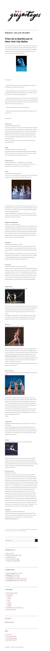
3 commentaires (22, 530)
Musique (10, 604)
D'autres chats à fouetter (11, 593)
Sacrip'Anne (9, 573)
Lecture (9, 602)
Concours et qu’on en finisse (12, 559)
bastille (26, 529)
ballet (23, 529)
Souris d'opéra (9, 595)
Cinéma (9, 596)
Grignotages (7, 647)
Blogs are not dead (9, 622)
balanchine (19, 529)
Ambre (7, 577)
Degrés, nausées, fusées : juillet (13, 555)
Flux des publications (11, 636)
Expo (9, 600)
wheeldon (16, 530)
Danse (14, 529)
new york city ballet (9, 530)
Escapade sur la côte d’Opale (13, 561)
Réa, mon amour (10, 553)
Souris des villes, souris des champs (14, 607)
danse (36, 529)
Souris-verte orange (10, 609)
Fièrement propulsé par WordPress (17, 647)
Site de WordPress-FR (11, 640)
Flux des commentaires (11, 638)
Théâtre (9, 606)
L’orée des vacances (11, 557)
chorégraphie (31, 529)
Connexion (8, 634)
